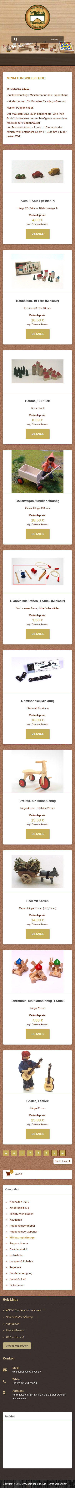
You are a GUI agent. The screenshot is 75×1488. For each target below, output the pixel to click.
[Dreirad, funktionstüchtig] (37, 771)
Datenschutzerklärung (19, 1316)
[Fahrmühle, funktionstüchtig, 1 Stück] (37, 971)
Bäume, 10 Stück (37, 401)
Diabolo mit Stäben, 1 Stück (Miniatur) (37, 601)
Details (38, 233)
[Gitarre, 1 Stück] (37, 1072)
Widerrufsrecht (15, 1337)
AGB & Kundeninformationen (23, 1310)
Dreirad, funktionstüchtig (37, 800)
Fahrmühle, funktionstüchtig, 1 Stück (37, 1001)
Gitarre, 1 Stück (37, 1101)
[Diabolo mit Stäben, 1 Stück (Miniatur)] (37, 571)
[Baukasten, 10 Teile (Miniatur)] (37, 271)
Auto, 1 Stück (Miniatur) (38, 201)
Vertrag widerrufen (17, 1345)
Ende (62, 1153)
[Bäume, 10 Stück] (37, 371)
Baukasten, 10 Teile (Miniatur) (37, 300)
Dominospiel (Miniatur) (37, 701)
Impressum (13, 1323)
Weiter (54, 1153)
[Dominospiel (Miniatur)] (37, 671)
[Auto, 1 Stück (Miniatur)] (37, 171)
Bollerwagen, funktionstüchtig (37, 501)
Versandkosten (40, 224)
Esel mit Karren (37, 901)
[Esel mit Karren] (37, 871)
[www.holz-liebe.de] (37, 17)
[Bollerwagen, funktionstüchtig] (37, 471)
